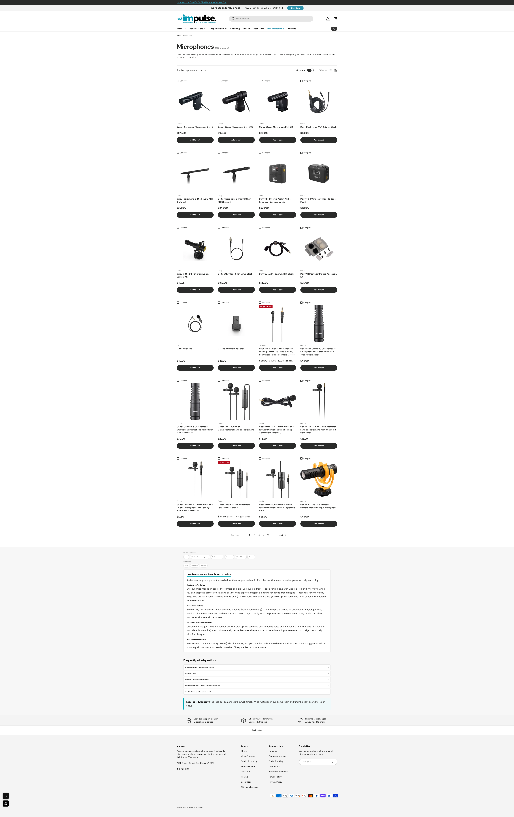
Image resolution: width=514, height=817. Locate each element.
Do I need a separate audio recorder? (197, 679)
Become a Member (278, 756)
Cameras (251, 557)
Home (179, 35)
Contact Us (274, 766)
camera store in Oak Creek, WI (240, 701)
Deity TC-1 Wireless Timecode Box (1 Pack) (318, 200)
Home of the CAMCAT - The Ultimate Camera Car (201, 2)
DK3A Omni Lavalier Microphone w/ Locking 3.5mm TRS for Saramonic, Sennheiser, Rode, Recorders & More (277, 351)
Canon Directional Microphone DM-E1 (195, 127)
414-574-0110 (183, 769)
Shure (186, 565)
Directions (295, 8)
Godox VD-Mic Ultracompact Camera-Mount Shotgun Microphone (318, 506)
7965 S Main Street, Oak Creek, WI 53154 (196, 763)
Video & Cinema (241, 557)
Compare (300, 70)
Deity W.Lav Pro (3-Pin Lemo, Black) (235, 274)
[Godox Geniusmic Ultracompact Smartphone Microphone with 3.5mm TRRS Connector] (195, 401)
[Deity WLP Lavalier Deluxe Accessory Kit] (318, 248)
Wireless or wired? (191, 673)
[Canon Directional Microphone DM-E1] (195, 101)
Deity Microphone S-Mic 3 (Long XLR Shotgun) (195, 200)
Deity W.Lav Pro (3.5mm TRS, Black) (276, 274)
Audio (186, 557)
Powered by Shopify (196, 807)
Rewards (292, 28)
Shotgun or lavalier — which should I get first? (199, 667)
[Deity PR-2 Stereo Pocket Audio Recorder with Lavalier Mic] (277, 173)
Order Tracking (276, 761)
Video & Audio (196, 28)
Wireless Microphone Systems (200, 557)
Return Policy (275, 776)
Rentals (246, 28)
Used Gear (259, 28)
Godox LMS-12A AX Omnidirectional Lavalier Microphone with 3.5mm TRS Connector (318, 429)
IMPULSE (186, 807)
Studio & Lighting (249, 761)
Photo (179, 28)
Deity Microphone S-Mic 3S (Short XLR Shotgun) (235, 200)
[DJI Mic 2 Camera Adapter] (236, 323)
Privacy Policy (275, 782)
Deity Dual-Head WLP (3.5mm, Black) (318, 127)
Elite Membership (275, 28)
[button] (336, 19)
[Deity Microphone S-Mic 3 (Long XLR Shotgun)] (195, 173)
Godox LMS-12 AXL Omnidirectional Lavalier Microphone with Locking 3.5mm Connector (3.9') (276, 429)
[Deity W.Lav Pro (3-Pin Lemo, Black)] (236, 248)
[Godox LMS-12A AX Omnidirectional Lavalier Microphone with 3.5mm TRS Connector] (318, 401)
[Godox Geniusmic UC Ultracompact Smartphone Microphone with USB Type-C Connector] (318, 323)
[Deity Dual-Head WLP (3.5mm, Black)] (318, 101)
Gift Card (245, 771)
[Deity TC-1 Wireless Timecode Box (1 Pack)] (318, 173)
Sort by (180, 70)
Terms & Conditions (278, 771)
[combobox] (271, 19)
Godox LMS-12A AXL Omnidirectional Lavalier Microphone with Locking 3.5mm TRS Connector (195, 507)
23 (268, 535)
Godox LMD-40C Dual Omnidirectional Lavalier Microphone (236, 428)
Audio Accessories (217, 557)
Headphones (229, 557)
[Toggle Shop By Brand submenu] (226, 28)
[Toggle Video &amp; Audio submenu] (205, 28)
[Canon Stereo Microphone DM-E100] (236, 101)
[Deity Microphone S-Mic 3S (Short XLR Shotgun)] (236, 173)
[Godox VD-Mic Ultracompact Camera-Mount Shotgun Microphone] (318, 479)
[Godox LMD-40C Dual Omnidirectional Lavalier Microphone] (236, 401)
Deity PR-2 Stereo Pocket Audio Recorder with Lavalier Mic (275, 200)
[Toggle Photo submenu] (184, 28)
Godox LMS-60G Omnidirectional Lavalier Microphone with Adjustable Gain (277, 507)
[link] (233, 535)
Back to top (257, 730)
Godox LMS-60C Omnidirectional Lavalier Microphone (234, 506)
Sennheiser (195, 565)
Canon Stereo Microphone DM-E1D (276, 127)
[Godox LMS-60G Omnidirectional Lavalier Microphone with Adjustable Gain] (277, 479)
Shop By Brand (216, 28)
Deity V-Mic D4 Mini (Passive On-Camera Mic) (193, 275)
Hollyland (203, 565)
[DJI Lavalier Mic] (195, 323)
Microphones (187, 35)
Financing (235, 28)
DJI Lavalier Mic (184, 348)
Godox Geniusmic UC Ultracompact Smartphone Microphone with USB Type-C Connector (318, 351)
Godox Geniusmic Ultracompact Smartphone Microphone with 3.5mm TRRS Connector (195, 429)
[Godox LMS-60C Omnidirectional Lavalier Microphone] (236, 479)
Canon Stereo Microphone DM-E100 (235, 127)
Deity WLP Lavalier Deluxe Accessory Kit (318, 275)
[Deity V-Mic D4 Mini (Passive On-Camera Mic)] (195, 248)
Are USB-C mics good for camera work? (198, 692)
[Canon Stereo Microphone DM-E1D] (277, 101)
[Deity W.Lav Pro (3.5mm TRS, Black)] (277, 248)
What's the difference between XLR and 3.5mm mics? (202, 686)
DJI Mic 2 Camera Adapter (231, 348)
